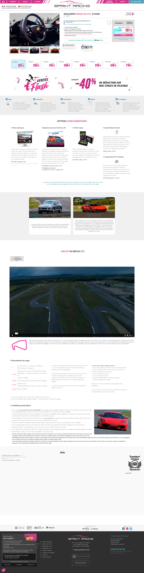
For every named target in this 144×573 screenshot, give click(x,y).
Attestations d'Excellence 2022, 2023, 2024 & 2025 (81, 40)
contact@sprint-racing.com (117, 544)
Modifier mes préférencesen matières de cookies (81, 562)
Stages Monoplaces (47, 542)
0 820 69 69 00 (117, 549)
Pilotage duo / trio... (47, 548)
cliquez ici (83, 422)
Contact (122, 1)
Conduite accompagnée (48, 552)
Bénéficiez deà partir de (128, 13)
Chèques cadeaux (47, 550)
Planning (37, 1)
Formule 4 (45, 555)
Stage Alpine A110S (47, 546)
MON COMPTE (137, 1)
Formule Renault (46, 557)
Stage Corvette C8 (47, 544)
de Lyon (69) (88, 24)
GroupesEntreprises (109, 2)
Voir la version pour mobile (82, 556)
